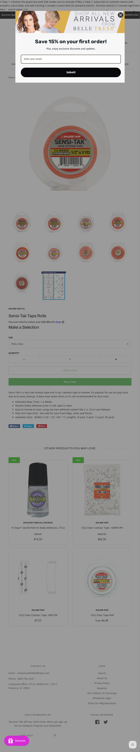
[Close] (120, 15)
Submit (70, 72)
